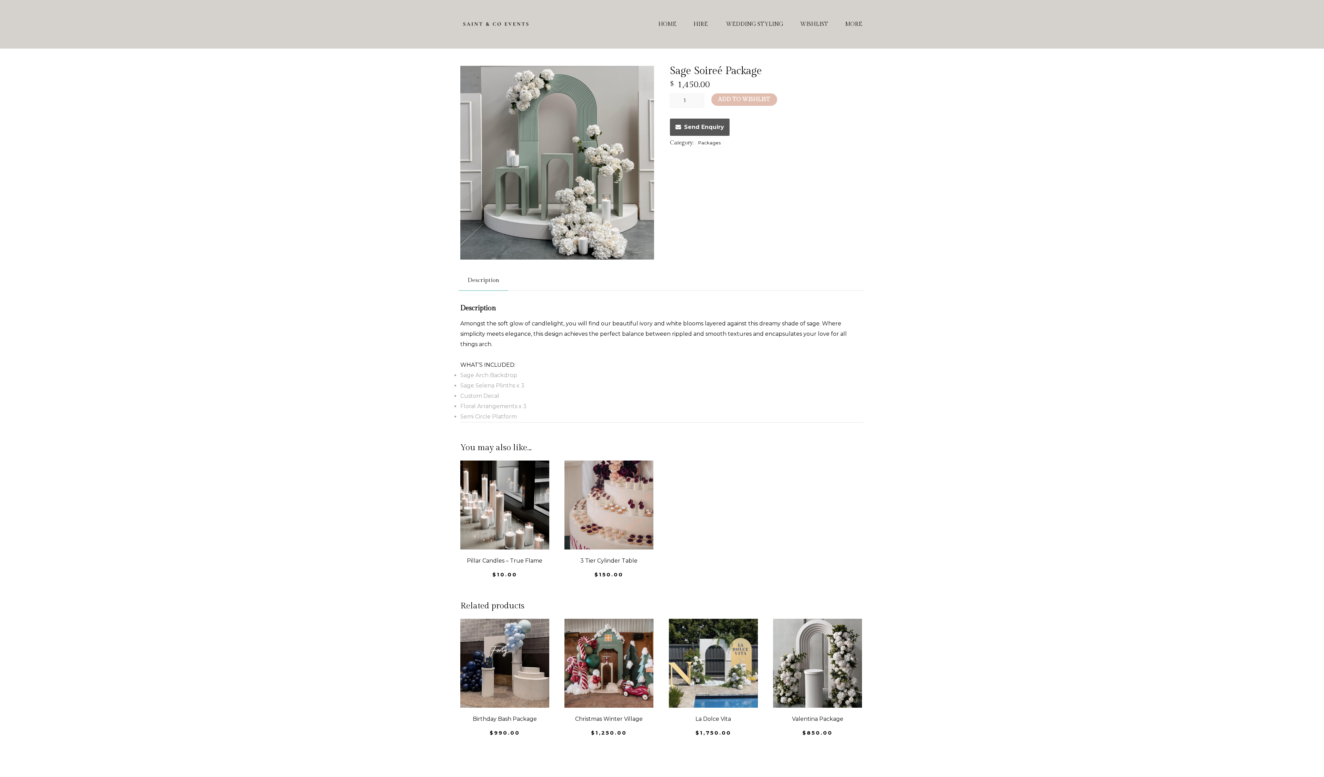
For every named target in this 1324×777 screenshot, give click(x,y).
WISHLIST (814, 24)
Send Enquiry (704, 127)
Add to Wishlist (744, 99)
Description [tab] (483, 280)
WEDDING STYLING (754, 24)
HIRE (700, 24)
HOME (667, 24)
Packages (709, 142)
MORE (853, 24)
